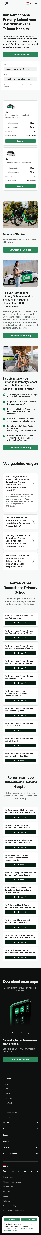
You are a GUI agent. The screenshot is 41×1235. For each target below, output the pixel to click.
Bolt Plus (8, 1117)
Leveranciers (8, 1177)
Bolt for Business (11, 1113)
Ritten (7, 1084)
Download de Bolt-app (20, 250)
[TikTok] (37, 1171)
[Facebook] (12, 1171)
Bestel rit (20, 141)
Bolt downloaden (20, 1059)
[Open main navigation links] (36, 3)
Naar (5, 75)
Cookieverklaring (26, 1228)
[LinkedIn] (31, 1171)
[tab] (14, 1033)
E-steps (7, 1089)
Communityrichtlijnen (10, 1206)
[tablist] (20, 1033)
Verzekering (7, 1191)
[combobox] (20, 69)
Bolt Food (8, 1103)
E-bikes (7, 1093)
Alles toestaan (11, 1220)
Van (5, 65)
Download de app (20, 55)
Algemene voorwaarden (12, 1182)
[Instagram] (25, 1171)
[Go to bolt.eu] (5, 3)
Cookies (6, 1196)
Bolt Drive (8, 1098)
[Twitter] (19, 1171)
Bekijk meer (19, 623)
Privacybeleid (8, 1187)
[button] (33, 483)
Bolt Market (9, 1108)
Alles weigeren (29, 1220)
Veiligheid (6, 1201)
